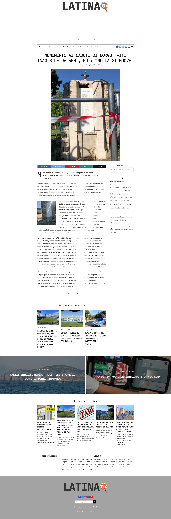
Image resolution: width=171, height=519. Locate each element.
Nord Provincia (68, 47)
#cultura (113, 194)
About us (91, 511)
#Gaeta (117, 200)
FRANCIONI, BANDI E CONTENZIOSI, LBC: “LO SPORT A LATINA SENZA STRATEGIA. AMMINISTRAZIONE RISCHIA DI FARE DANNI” (47, 339)
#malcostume (125, 208)
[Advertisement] (85, 25)
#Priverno (123, 213)
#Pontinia (117, 213)
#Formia (120, 197)
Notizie (48, 47)
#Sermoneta (119, 226)
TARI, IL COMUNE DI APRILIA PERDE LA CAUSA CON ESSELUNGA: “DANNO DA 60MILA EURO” (85, 426)
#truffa (131, 229)
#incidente (130, 200)
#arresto (128, 181)
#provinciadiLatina (119, 217)
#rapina (130, 217)
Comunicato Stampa (78, 65)
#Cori (122, 191)
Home (40, 47)
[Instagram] (123, 46)
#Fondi (113, 197)
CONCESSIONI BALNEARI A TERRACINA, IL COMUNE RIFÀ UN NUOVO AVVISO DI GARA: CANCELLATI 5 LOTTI (125, 426)
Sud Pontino (82, 47)
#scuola (112, 226)
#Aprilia (121, 181)
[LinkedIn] (126, 46)
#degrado (68, 293)
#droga (118, 194)
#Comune (129, 187)
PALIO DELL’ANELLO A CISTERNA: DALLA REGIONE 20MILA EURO (104, 424)
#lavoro (112, 208)
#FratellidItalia (128, 197)
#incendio (123, 200)
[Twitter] (120, 46)
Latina (58, 47)
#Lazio (117, 208)
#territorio (124, 229)
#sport (130, 226)
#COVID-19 (128, 191)
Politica (98, 65)
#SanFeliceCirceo (123, 223)
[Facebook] (117, 46)
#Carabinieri (114, 185)
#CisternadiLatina (117, 188)
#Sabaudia (114, 223)
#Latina (76, 293)
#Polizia (112, 213)
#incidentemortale (115, 204)
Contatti (84, 511)
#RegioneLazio (114, 220)
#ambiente (113, 181)
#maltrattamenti (114, 211)
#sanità (130, 223)
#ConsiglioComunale (115, 191)
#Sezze (125, 226)
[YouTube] (129, 46)
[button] (131, 170)
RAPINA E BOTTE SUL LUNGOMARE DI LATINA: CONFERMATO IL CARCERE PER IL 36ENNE (95, 338)
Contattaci (94, 47)
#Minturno (121, 211)
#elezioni (125, 194)
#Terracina (115, 229)
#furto (112, 200)
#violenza (113, 232)
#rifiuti (123, 220)
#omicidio (127, 211)
